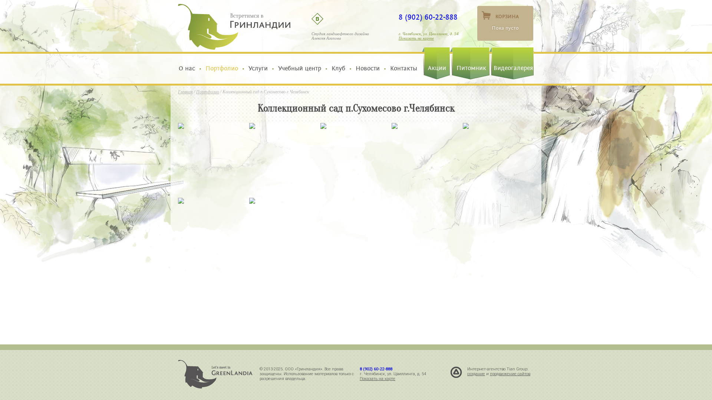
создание (476, 373)
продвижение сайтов (510, 373)
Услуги (258, 68)
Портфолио (222, 68)
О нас (189, 68)
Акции (437, 68)
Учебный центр (299, 68)
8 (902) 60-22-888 (428, 17)
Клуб (338, 68)
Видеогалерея (513, 68)
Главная (185, 91)
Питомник (471, 68)
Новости (367, 68)
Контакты (401, 68)
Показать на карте (416, 38)
